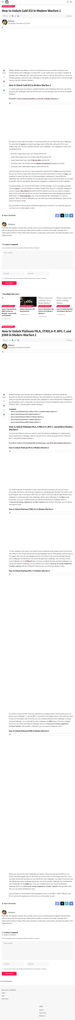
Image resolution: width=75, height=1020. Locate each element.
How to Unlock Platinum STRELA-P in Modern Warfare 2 (27, 417)
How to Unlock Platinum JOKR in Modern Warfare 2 (26, 422)
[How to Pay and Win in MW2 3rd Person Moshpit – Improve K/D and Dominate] (10, 302)
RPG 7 (51, 721)
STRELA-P (28, 561)
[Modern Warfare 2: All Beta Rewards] (28, 302)
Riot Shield (25, 191)
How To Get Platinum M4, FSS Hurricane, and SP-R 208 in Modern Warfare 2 (44, 443)
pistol (23, 144)
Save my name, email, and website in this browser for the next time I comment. (25, 278)
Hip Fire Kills (36, 160)
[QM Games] (7, 2)
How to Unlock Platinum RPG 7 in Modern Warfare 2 (26, 419)
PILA (63, 497)
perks (17, 188)
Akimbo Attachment (43, 163)
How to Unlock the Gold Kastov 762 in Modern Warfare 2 (46, 311)
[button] (3, 2)
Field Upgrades (25, 196)
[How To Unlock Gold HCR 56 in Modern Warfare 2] (65, 302)
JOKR (27, 884)
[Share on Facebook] (9, 16)
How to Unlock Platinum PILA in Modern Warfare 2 (26, 414)
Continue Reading (6, 981)
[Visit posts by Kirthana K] (4, 22)
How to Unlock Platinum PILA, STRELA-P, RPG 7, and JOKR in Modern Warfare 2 (34, 411)
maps (66, 174)
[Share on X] (12, 16)
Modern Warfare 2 (8, 6)
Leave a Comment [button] (10, 935)
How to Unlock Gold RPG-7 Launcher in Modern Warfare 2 (38, 99)
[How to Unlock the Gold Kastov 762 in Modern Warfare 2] (46, 302)
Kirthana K (11, 21)
